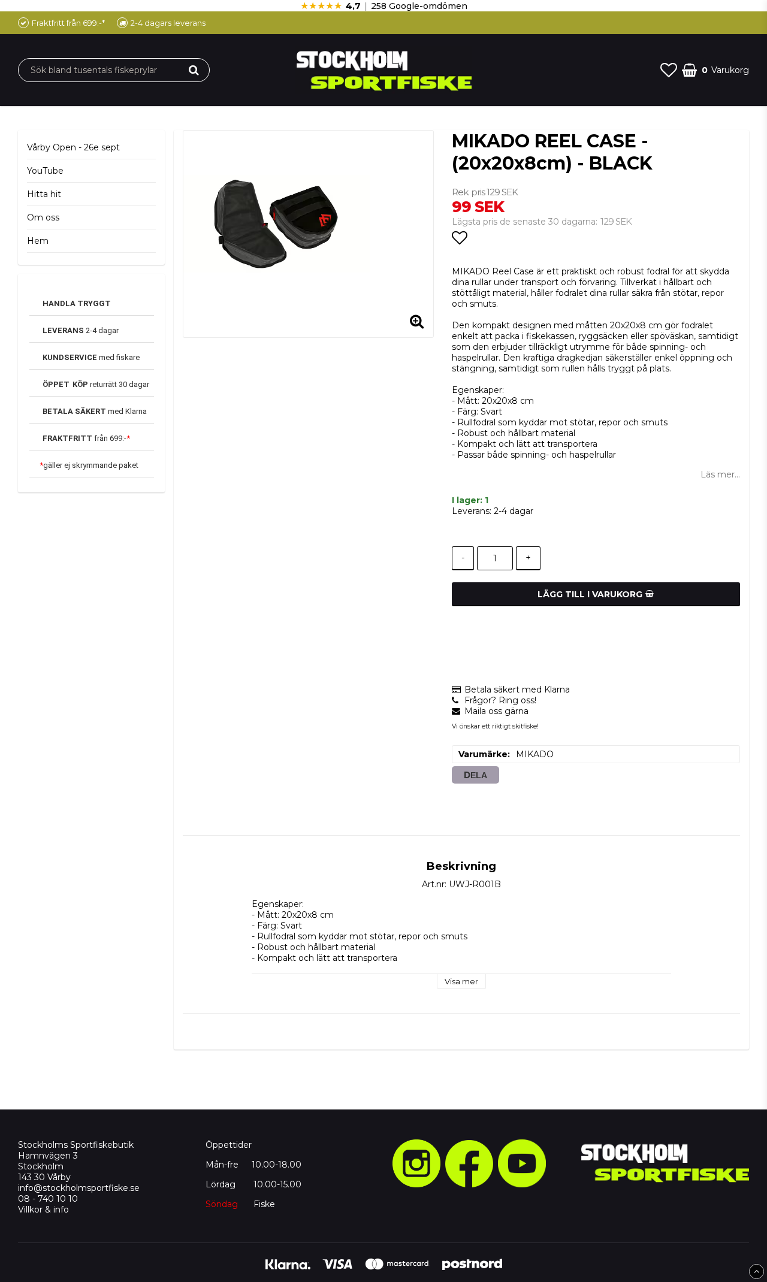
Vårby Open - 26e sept (73, 147)
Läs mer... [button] (720, 474)
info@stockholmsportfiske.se (79, 1188)
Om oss (43, 217)
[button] (668, 70)
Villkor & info (43, 1209)
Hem (38, 240)
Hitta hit (44, 194)
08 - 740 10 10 (48, 1198)
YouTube (45, 170)
